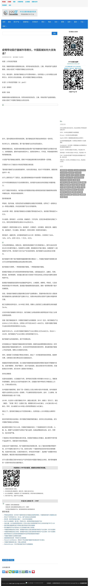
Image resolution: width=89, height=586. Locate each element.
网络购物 (83, 194)
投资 (69, 22)
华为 (62, 187)
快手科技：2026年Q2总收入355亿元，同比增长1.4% (73, 152)
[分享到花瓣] (33, 571)
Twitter (69, 180)
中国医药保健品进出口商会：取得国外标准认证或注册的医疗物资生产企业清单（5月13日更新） (30, 531)
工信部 (83, 187)
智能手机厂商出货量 (66, 192)
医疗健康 (15, 57)
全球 (73, 184)
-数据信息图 (64, 170)
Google (68, 175)
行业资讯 (21, 57)
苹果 (66, 197)
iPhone (76, 175)
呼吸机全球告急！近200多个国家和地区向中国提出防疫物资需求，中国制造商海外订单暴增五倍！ (30, 515)
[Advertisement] (61, 13)
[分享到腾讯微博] (16, 571)
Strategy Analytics (78, 177)
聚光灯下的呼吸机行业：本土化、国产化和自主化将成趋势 (20, 517)
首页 (4, 22)
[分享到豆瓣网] (23, 571)
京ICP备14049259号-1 (20, 583)
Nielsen (82, 175)
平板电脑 (63, 189)
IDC (72, 175)
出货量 (77, 184)
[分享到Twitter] (30, 571)
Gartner (62, 175)
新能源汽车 (74, 189)
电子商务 (80, 192)
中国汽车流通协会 (75, 182)
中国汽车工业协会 (65, 182)
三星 (74, 180)
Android (70, 170)
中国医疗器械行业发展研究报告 (12, 536)
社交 (56, 22)
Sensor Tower (69, 177)
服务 (75, 22)
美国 (62, 197)
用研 (4, 26)
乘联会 (84, 182)
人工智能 (63, 184)
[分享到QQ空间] (13, 571)
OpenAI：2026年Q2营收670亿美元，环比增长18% (72, 149)
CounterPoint (64, 172)
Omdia (62, 177)
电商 (49, 22)
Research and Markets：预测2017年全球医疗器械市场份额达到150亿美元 (24, 540)
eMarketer (71, 172)
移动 (43, 22)
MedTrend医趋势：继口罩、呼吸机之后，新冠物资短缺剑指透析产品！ (23, 521)
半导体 (83, 184)
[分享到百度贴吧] (20, 571)
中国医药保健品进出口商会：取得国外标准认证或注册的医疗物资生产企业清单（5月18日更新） (30, 529)
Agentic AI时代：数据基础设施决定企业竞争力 (71, 138)
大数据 (73, 187)
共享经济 (35, 22)
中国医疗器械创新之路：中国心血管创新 (15, 542)
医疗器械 (5, 560)
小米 (78, 187)
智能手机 (80, 189)
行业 (82, 22)
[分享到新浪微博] (6, 571)
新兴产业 (16, 22)
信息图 (68, 184)
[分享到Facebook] (26, 571)
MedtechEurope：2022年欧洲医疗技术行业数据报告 (18, 544)
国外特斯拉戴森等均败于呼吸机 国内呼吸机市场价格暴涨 (19, 525)
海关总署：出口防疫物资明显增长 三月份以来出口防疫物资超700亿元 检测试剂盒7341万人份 (29, 523)
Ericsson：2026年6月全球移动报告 (69, 135)
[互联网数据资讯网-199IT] (12, 13)
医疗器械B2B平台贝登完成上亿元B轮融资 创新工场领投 (19, 527)
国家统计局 (67, 187)
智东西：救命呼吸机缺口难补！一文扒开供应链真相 (18, 519)
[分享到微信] (10, 571)
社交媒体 (63, 194)
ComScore (82, 170)
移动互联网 (76, 194)
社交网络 (69, 194)
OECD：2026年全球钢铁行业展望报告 (69, 132)
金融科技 (26, 22)
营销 (62, 22)
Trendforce (63, 180)
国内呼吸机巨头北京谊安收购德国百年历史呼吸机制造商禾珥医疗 (22, 533)
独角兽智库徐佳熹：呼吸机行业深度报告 (15, 538)
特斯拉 (74, 192)
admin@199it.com (75, 583)
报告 (9, 22)
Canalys (76, 170)
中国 (78, 180)
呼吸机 (11, 560)
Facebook (78, 172)
